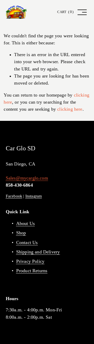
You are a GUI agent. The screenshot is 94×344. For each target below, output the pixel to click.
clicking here (69, 109)
